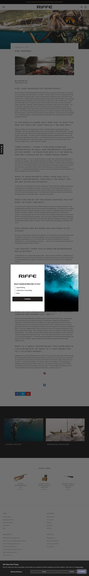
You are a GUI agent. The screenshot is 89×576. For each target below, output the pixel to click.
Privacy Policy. (79, 567)
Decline (72, 571)
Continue (28, 299)
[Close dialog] (76, 266)
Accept (44, 571)
